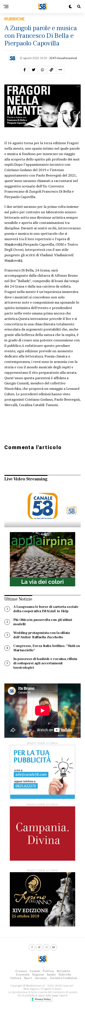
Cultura (15, 978)
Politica (48, 971)
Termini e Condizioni (63, 978)
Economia (22, 974)
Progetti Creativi (51, 989)
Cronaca (21, 971)
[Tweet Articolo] (33, 70)
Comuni (35, 971)
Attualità (63, 971)
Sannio (51, 974)
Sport (28, 978)
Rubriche (65, 974)
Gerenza (41, 978)
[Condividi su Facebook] (25, 70)
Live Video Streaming (26, 479)
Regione (38, 974)
